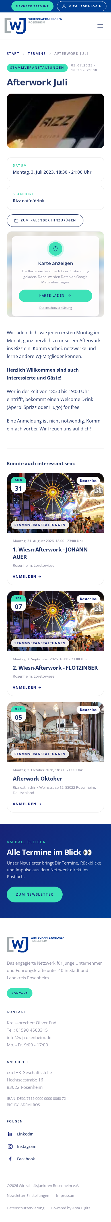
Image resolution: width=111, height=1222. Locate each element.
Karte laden (52, 295)
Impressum (65, 1195)
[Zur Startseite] (33, 26)
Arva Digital (81, 1207)
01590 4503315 (32, 1030)
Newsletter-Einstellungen (28, 1195)
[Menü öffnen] (100, 26)
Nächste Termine (32, 6)
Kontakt (19, 993)
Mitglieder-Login (85, 6)
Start (13, 53)
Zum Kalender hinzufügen (48, 220)
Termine (37, 53)
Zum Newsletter (35, 894)
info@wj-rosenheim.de (29, 1037)
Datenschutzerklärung (55, 307)
